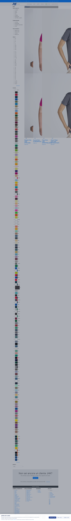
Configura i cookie (66, 517)
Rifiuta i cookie (59, 517)
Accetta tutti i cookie (52, 517)
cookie (14, 519)
